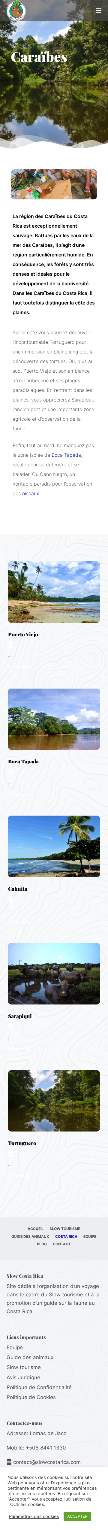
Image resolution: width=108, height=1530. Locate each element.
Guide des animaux (30, 1357)
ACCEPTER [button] (77, 1516)
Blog (42, 1244)
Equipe (89, 1236)
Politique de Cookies (31, 1397)
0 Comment (19, 667)
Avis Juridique (23, 1377)
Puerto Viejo (23, 634)
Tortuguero (22, 1143)
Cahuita (17, 888)
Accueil (36, 1228)
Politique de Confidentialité (39, 1387)
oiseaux (30, 493)
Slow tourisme (24, 1367)
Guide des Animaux (30, 1236)
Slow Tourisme (65, 1228)
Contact (62, 1244)
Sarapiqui (20, 1016)
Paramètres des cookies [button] (34, 1516)
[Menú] (98, 10)
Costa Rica (66, 1236)
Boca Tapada (66, 455)
